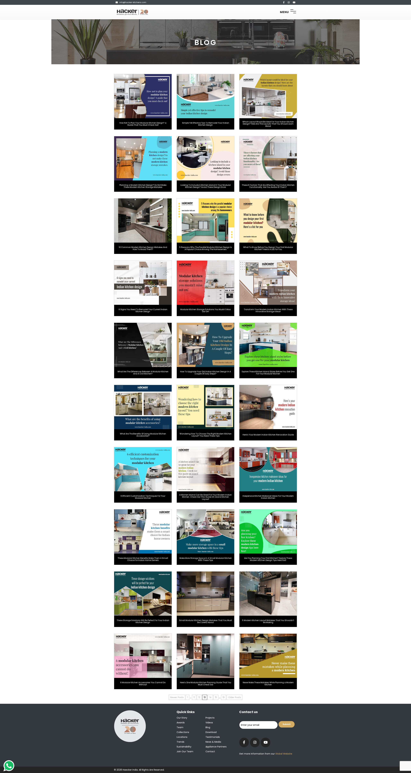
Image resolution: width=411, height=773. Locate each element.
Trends (180, 741)
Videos (209, 722)
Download (211, 732)
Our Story (182, 717)
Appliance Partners (216, 746)
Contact (210, 751)
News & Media (213, 741)
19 (224, 697)
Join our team (185, 751)
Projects (210, 717)
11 (194, 697)
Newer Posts (177, 697)
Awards (181, 722)
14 (210, 697)
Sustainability (184, 746)
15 (216, 697)
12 (199, 697)
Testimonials (213, 737)
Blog (208, 727)
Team (180, 727)
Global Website (283, 753)
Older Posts (234, 697)
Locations (182, 737)
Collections (183, 732)
